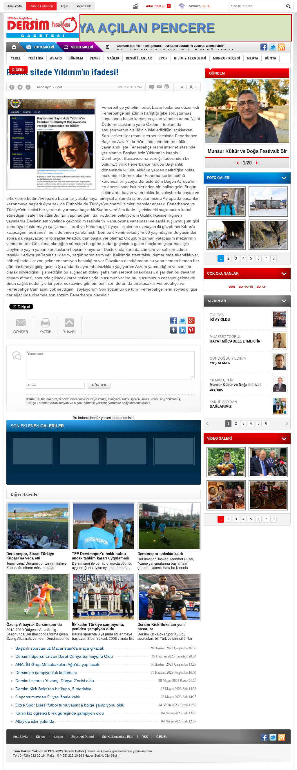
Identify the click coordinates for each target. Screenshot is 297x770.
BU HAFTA (246, 286)
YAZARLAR (216, 301)
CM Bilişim (112, 755)
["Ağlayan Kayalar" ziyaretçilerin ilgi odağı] (268, 235)
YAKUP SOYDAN (223, 404)
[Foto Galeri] (41, 47)
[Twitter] (20, 87)
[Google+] (28, 87)
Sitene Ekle (83, 6)
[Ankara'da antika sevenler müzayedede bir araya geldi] (268, 495)
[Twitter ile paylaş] (272, 47)
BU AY (261, 286)
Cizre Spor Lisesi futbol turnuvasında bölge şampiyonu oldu (69, 705)
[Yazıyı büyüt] (192, 87)
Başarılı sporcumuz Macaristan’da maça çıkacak (59, 648)
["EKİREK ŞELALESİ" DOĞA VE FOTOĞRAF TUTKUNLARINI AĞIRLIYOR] (226, 201)
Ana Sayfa (14, 6)
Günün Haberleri (41, 6)
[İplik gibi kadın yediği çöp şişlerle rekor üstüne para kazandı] (226, 495)
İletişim (58, 736)
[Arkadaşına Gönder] (159, 87)
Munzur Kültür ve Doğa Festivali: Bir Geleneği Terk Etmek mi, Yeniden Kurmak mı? (247, 153)
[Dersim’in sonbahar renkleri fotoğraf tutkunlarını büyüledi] (226, 235)
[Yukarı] (69, 326)
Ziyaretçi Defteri (82, 736)
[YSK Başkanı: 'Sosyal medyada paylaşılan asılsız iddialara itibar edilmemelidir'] (268, 462)
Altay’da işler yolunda (34, 721)
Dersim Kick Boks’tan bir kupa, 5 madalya (53, 688)
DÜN (232, 286)
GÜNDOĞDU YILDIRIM (228, 360)
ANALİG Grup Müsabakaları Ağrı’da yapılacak (57, 664)
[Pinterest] (191, 330)
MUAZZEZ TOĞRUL (235, 339)
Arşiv (64, 6)
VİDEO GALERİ (219, 438)
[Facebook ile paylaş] (263, 47)
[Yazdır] (167, 87)
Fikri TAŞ (220, 317)
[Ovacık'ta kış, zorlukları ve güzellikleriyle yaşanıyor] (268, 201)
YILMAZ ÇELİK (235, 385)
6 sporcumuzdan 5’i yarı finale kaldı (47, 697)
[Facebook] (12, 87)
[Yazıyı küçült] (180, 87)
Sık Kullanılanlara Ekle (117, 736)
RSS (145, 736)
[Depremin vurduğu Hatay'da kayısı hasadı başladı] (226, 462)
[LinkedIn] (182, 330)
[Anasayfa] (14, 47)
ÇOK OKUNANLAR (223, 273)
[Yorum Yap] (152, 87)
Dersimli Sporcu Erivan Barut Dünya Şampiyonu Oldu (64, 656)
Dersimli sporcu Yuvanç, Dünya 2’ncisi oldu (54, 680)
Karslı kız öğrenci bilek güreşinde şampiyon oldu (59, 713)
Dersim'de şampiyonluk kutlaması (46, 672)
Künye (40, 736)
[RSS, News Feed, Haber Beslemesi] (281, 47)
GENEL (161, 736)
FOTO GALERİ (218, 178)
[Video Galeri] (79, 47)
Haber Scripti (94, 755)
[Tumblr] (173, 330)
